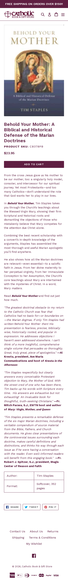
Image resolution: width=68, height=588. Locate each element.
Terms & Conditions (42, 537)
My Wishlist (34, 543)
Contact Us (17, 531)
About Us (36, 531)
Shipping (18, 537)
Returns (52, 531)
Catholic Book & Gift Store (37, 566)
